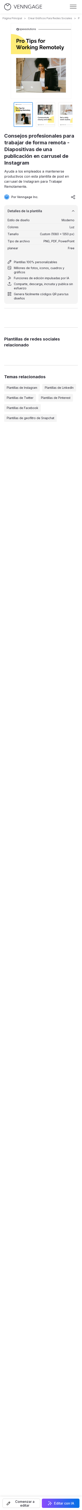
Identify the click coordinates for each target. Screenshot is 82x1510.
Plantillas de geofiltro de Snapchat (30, 418)
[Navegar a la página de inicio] (23, 6)
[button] (21, 1503)
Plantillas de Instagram (22, 387)
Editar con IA (64, 1503)
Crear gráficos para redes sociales (50, 18)
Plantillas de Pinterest (55, 398)
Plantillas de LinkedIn (59, 387)
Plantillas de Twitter (20, 398)
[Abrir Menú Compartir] (73, 197)
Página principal (12, 18)
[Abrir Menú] (73, 6)
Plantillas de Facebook (22, 408)
